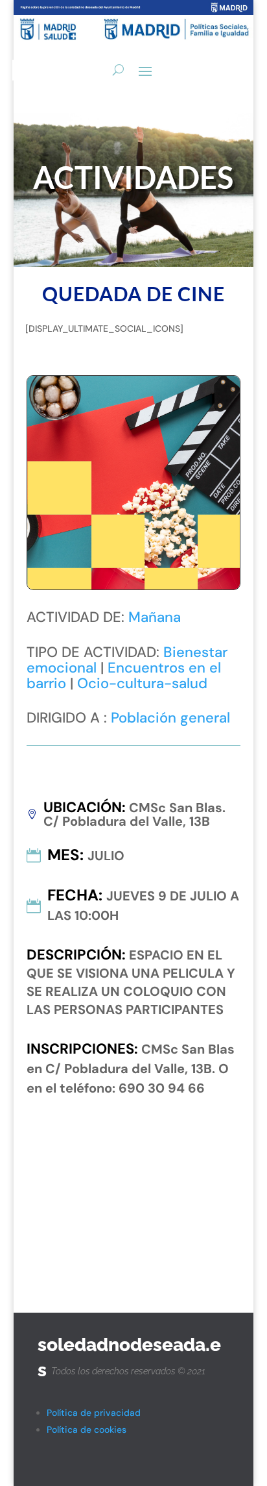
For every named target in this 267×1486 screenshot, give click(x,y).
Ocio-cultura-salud (142, 683)
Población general (170, 717)
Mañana (154, 617)
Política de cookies (86, 1429)
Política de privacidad (94, 1412)
